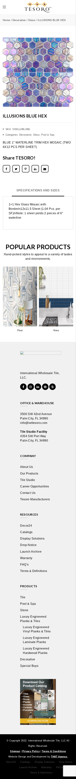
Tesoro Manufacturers (35, 499)
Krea (56, 330)
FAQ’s (24, 564)
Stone (24, 610)
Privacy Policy (31, 751)
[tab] (38, 190)
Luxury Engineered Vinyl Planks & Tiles (37, 629)
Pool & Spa (47, 134)
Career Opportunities (34, 486)
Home (6, 20)
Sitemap (15, 751)
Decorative (19, 20)
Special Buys (29, 665)
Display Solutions (32, 538)
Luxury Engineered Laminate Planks (36, 640)
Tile (22, 597)
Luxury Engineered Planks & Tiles (33, 618)
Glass (31, 20)
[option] (38, 72)
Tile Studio (27, 480)
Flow (20, 330)
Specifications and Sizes (38, 190)
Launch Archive (31, 551)
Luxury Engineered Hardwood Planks (36, 650)
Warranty (26, 558)
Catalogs (26, 532)
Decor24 (26, 525)
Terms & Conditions (54, 751)
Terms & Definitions (33, 571)
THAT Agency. (59, 756)
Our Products (29, 473)
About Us (26, 466)
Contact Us (27, 492)
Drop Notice (28, 545)
